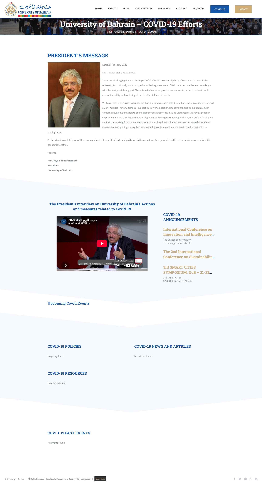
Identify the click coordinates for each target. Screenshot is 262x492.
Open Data (100, 479)
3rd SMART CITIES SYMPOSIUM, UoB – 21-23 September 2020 (186, 272)
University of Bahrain (15, 479)
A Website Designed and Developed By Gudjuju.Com (69, 479)
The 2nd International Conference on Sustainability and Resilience (188, 256)
